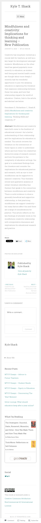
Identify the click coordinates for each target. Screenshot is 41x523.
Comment (28, 329)
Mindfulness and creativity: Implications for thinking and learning (19, 113)
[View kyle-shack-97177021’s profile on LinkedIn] (7, 476)
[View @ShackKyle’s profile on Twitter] (5, 476)
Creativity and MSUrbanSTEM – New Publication (10, 288)
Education (17, 254)
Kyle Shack (25, 49)
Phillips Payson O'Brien (13, 437)
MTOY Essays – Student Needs (18, 383)
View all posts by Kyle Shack (24, 272)
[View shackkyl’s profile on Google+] (9, 476)
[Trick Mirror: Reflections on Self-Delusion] (33, 447)
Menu (21, 16)
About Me (10, 358)
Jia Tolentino (10, 449)
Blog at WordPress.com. (20, 517)
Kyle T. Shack (20, 6)
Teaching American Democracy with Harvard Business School (29, 289)
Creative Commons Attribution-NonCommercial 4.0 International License (19, 502)
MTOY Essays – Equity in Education (20, 388)
